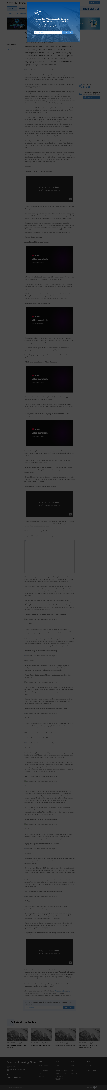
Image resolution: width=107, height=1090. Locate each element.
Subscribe (67, 32)
